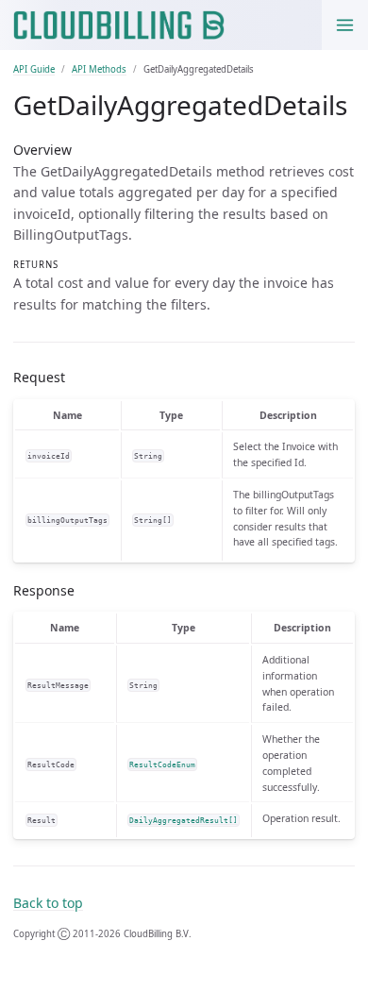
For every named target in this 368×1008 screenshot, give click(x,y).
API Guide (34, 69)
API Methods (99, 69)
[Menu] (345, 25)
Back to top (48, 903)
